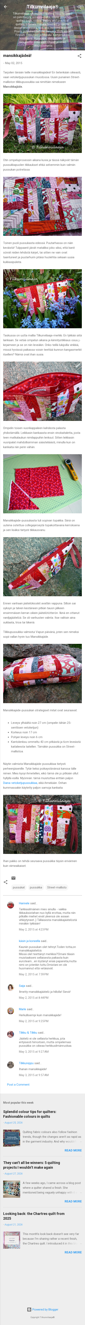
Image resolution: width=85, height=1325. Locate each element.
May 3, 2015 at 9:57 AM (34, 1075)
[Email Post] (13, 879)
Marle (22, 1009)
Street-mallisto (57, 887)
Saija (22, 986)
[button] (79, 57)
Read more (73, 1150)
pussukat (19, 887)
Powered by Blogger (45, 1309)
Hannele (24, 903)
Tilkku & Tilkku (28, 1032)
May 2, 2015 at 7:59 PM (33, 974)
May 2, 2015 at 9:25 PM (33, 1021)
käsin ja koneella (29, 941)
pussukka (36, 887)
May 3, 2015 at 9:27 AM (34, 1051)
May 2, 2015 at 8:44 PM (33, 998)
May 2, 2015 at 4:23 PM (33, 929)
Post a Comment (18, 1084)
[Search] (79, 8)
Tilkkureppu (26, 1063)
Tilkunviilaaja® (43, 7)
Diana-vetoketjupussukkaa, (20, 783)
